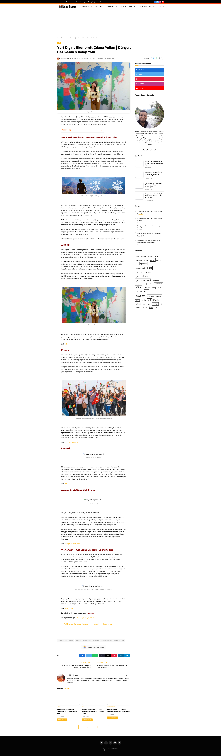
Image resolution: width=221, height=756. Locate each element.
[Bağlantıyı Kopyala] (159, 58)
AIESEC (67, 344)
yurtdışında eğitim (119, 640)
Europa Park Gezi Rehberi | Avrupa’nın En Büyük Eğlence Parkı (83, 2)
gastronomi (140, 268)
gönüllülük (78, 640)
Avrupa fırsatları (62, 640)
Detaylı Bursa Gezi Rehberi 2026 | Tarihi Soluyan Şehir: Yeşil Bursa (153, 195)
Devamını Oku (62, 719)
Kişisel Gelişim (111, 706)
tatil (149, 300)
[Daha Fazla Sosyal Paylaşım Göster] (162, 58)
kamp (137, 284)
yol (161, 304)
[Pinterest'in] (51, 134)
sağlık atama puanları (108, 750)
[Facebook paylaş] (151, 58)
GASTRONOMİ (141, 6)
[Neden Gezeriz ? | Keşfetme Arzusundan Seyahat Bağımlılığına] (118, 698)
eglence (143, 264)
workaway (96, 640)
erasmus (71, 640)
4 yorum (100, 58)
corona (146, 260)
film (155, 264)
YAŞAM (151, 6)
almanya (143, 256)
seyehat (138, 300)
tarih (144, 300)
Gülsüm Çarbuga (65, 58)
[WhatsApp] (51, 130)
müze (159, 287)
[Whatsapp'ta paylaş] (156, 58)
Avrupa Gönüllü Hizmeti (73, 544)
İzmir (156, 307)
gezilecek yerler (143, 272)
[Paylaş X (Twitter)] (153, 58)
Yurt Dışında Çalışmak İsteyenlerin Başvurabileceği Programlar (88, 624)
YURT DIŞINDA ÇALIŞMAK (85, 618)
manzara (147, 287)
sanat (152, 292)
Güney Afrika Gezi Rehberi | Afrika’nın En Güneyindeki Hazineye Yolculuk (148, 241)
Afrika (137, 256)
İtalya (151, 307)
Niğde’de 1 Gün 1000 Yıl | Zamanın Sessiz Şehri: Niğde (149, 234)
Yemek (155, 304)
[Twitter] (51, 126)
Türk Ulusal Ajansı (71, 442)
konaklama (158, 284)
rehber (139, 291)
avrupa (139, 260)
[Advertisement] (110, 23)
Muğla (153, 287)
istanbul (156, 280)
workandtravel (87, 640)
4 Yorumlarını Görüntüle (93, 727)
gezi (149, 267)
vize (144, 304)
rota (146, 291)
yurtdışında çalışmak (106, 640)
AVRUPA (59, 706)
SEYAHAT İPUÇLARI (111, 6)
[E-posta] (51, 143)
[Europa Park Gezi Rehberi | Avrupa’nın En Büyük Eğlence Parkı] (68, 698)
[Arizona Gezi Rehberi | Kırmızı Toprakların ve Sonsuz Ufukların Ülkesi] (93, 698)
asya (156, 256)
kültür (138, 287)
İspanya (145, 307)
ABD (59, 42)
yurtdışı (138, 307)
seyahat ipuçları (154, 296)
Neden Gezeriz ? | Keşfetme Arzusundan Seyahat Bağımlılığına (118, 710)
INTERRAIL (69, 484)
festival (150, 264)
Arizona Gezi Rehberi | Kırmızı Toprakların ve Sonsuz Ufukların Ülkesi (93, 711)
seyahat (140, 295)
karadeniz (143, 284)
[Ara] (163, 7)
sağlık (157, 292)
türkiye (156, 300)
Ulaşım (138, 304)
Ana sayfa (59, 38)
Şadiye (140, 214)
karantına (149, 284)
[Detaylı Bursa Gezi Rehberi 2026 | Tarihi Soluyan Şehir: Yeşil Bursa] (139, 196)
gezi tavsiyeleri (143, 280)
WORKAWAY (69, 608)
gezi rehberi (142, 276)
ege (137, 264)
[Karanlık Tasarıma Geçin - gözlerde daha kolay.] (160, 6)
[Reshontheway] (67, 7)
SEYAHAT (85, 6)
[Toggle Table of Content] (101, 130)
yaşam (148, 304)
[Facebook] (51, 121)
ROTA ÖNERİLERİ (96, 6)
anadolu (150, 256)
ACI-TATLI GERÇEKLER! (127, 6)
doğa (158, 260)
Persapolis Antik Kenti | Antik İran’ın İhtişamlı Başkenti (149, 212)
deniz (152, 260)
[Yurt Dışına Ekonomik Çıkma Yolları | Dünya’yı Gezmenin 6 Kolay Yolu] (93, 86)
